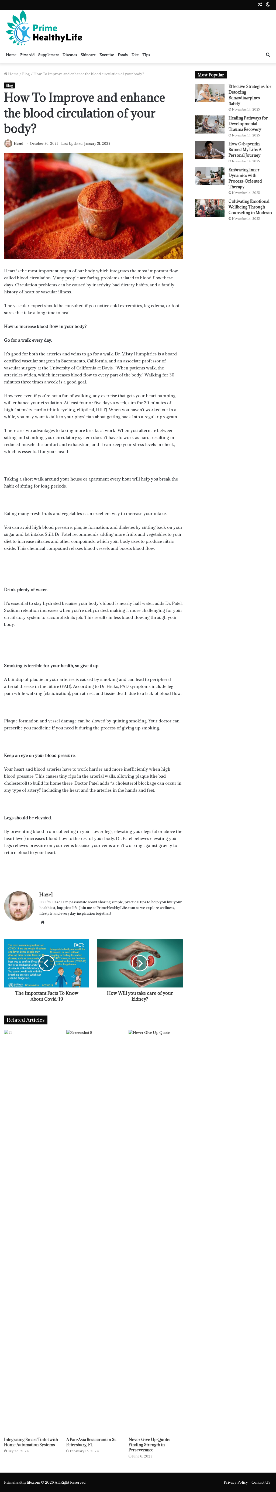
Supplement (48, 54)
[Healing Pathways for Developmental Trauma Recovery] (210, 124)
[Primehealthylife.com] (44, 28)
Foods (123, 54)
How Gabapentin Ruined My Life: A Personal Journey (245, 149)
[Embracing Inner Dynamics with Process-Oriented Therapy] (210, 176)
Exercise (106, 54)
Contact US (261, 1482)
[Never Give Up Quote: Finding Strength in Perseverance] (156, 1232)
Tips (146, 54)
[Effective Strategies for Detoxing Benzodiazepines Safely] (210, 93)
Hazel (18, 143)
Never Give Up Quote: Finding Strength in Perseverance (149, 1444)
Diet (135, 54)
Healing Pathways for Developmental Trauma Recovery (248, 123)
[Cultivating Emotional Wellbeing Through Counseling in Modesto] (210, 208)
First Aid (27, 54)
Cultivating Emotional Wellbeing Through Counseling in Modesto (250, 207)
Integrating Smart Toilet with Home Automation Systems (31, 1442)
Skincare (88, 54)
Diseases (70, 54)
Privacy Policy (236, 1482)
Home (11, 54)
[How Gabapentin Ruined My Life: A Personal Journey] (210, 150)
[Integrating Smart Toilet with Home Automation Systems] (31, 1232)
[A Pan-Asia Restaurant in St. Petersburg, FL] (93, 1232)
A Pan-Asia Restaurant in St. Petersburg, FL (91, 1442)
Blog (26, 73)
